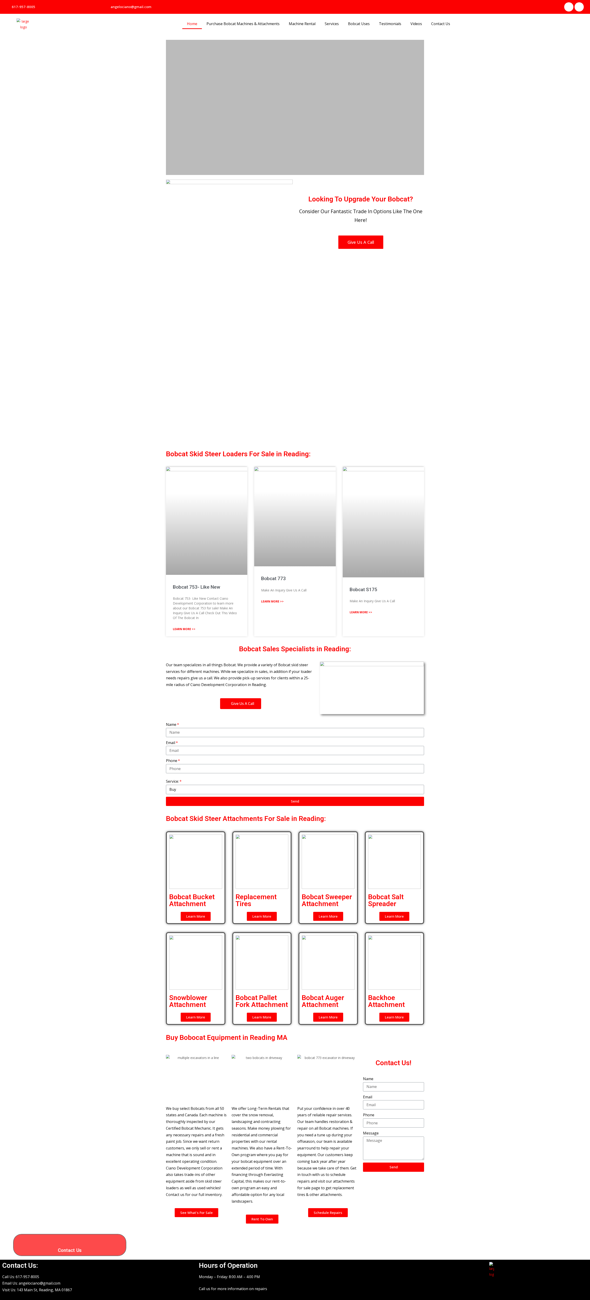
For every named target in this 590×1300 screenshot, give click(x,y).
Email (170, 742)
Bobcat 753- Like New (196, 587)
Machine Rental (302, 23)
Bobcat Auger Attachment (323, 1001)
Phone (171, 760)
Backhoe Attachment (386, 1001)
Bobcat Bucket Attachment (192, 900)
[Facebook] (568, 7)
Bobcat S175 (363, 589)
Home (192, 23)
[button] (21, 7)
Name (171, 724)
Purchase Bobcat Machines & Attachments (243, 23)
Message (371, 1133)
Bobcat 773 (273, 578)
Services (332, 23)
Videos (416, 23)
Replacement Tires (256, 900)
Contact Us (440, 23)
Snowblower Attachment (188, 1001)
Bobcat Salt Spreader (386, 900)
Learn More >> (184, 629)
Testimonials (390, 23)
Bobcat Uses (359, 23)
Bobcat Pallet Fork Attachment (262, 1001)
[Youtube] (579, 7)
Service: (172, 781)
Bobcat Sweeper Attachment (327, 900)
